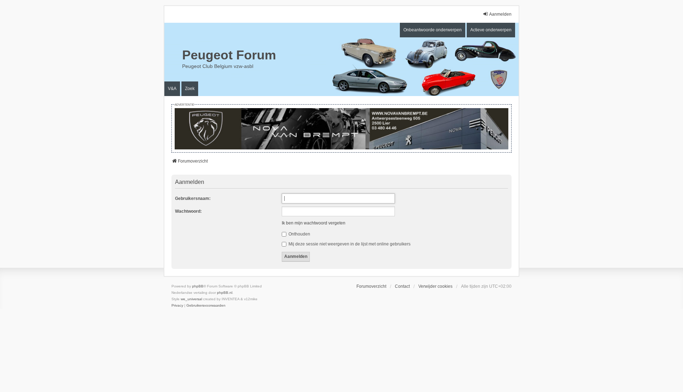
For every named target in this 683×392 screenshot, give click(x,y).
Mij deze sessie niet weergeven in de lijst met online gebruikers (349, 244)
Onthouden (298, 234)
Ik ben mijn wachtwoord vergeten (313, 223)
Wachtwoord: (188, 211)
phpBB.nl (224, 293)
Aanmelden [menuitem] (500, 14)
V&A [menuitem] (172, 88)
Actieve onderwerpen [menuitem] (491, 29)
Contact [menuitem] (402, 286)
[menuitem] (177, 305)
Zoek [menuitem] (190, 88)
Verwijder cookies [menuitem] (435, 286)
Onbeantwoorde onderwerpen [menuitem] (432, 29)
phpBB (197, 286)
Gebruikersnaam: (193, 198)
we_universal (191, 299)
